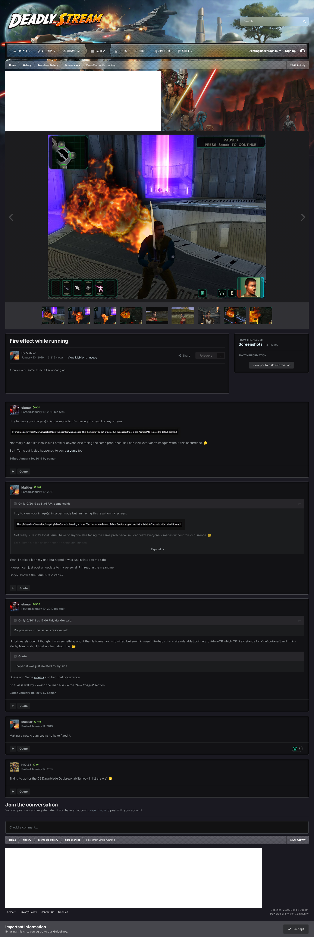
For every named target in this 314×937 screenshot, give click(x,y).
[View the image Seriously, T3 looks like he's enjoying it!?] (131, 315)
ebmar (26, 407)
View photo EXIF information (271, 365)
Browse (22, 50)
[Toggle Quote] (16, 503)
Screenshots (251, 344)
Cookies (63, 912)
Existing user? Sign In (264, 51)
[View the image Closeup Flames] (260, 315)
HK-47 (26, 765)
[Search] (304, 21)
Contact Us (47, 912)
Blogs (122, 50)
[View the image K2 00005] (209, 315)
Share (185, 355)
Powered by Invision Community (289, 913)
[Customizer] (302, 50)
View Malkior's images (82, 357)
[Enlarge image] (95, 431)
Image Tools (291, 294)
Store (185, 50)
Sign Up (290, 51)
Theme (9, 912)
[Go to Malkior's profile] (14, 355)
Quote (23, 471)
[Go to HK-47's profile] (14, 767)
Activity (47, 50)
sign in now (98, 810)
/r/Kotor (164, 50)
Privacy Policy (28, 912)
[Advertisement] (83, 101)
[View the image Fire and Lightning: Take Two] (235, 315)
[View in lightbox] (157, 217)
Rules (142, 50)
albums (72, 450)
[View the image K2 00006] (183, 315)
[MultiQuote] (13, 471)
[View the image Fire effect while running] (53, 315)
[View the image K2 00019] (157, 315)
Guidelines (60, 931)
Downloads (74, 50)
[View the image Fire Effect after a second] (79, 315)
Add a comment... (25, 827)
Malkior (31, 353)
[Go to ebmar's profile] (14, 410)
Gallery (100, 50)
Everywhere (287, 21)
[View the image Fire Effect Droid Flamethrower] (105, 315)
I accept (297, 929)
